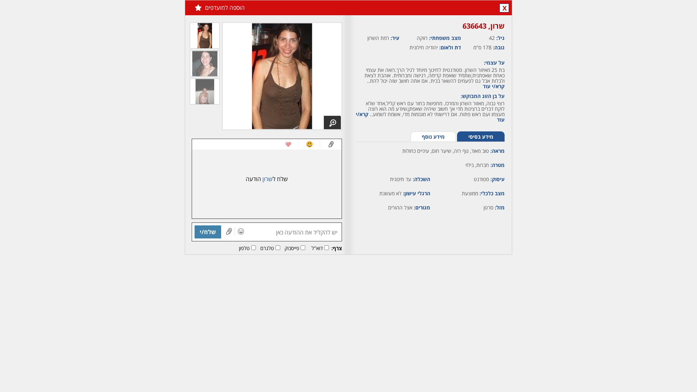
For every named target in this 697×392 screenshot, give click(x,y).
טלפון (244, 248)
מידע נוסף (433, 136)
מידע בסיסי (480, 136)
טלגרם (267, 248)
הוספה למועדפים (225, 8)
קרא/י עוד (494, 86)
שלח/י (208, 232)
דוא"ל (317, 248)
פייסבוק (292, 248)
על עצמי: (494, 62)
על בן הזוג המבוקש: (483, 96)
